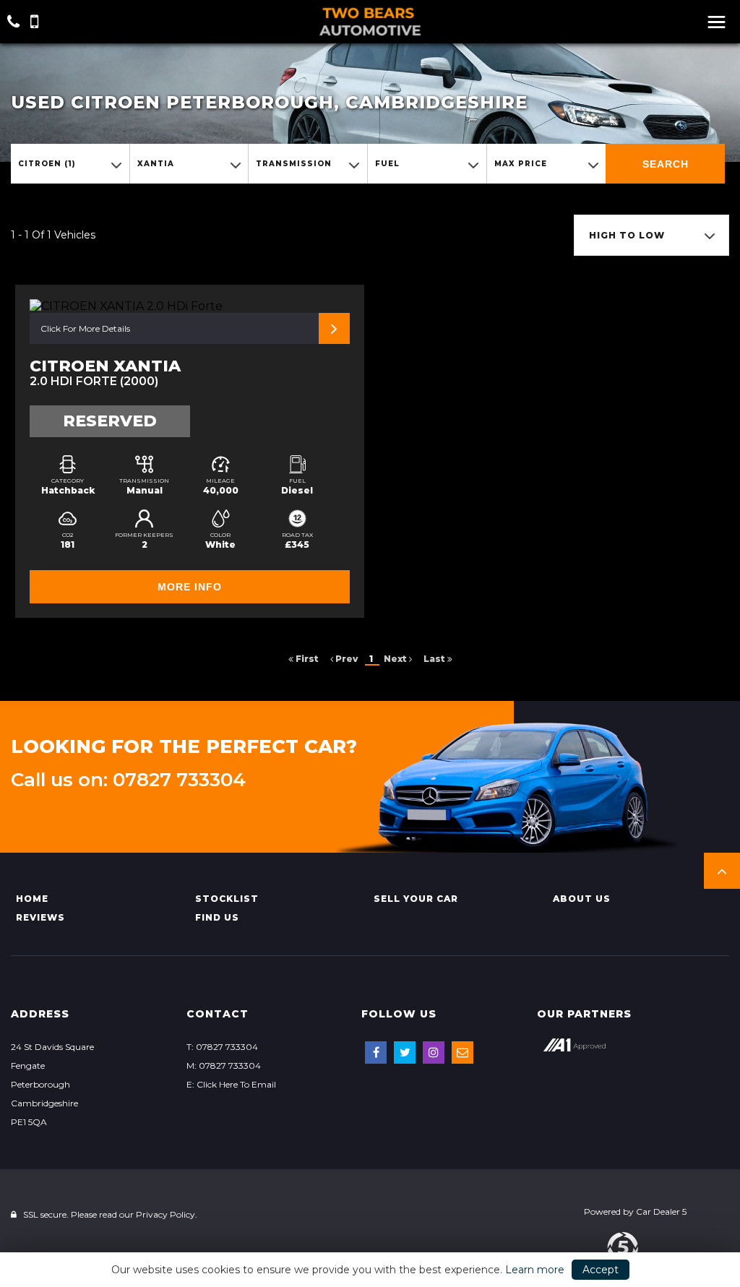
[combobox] (70, 164)
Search (665, 164)
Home (32, 898)
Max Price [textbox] (520, 163)
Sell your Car (416, 898)
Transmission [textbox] (294, 163)
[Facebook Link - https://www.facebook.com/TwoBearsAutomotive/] (376, 1052)
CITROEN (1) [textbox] (47, 163)
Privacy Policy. (166, 1214)
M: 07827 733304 (223, 1065)
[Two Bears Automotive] (370, 22)
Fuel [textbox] (387, 163)
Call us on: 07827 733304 (128, 779)
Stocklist (227, 898)
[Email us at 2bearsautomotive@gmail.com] (462, 1052)
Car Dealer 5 (661, 1211)
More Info (190, 587)
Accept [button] (600, 1269)
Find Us (217, 917)
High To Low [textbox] (627, 235)
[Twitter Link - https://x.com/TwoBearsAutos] (405, 1052)
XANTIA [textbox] (155, 163)
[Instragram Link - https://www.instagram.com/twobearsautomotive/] (433, 1052)
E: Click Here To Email (231, 1084)
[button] (722, 871)
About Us (582, 898)
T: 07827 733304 (222, 1046)
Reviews (40, 917)
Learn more (534, 1269)
